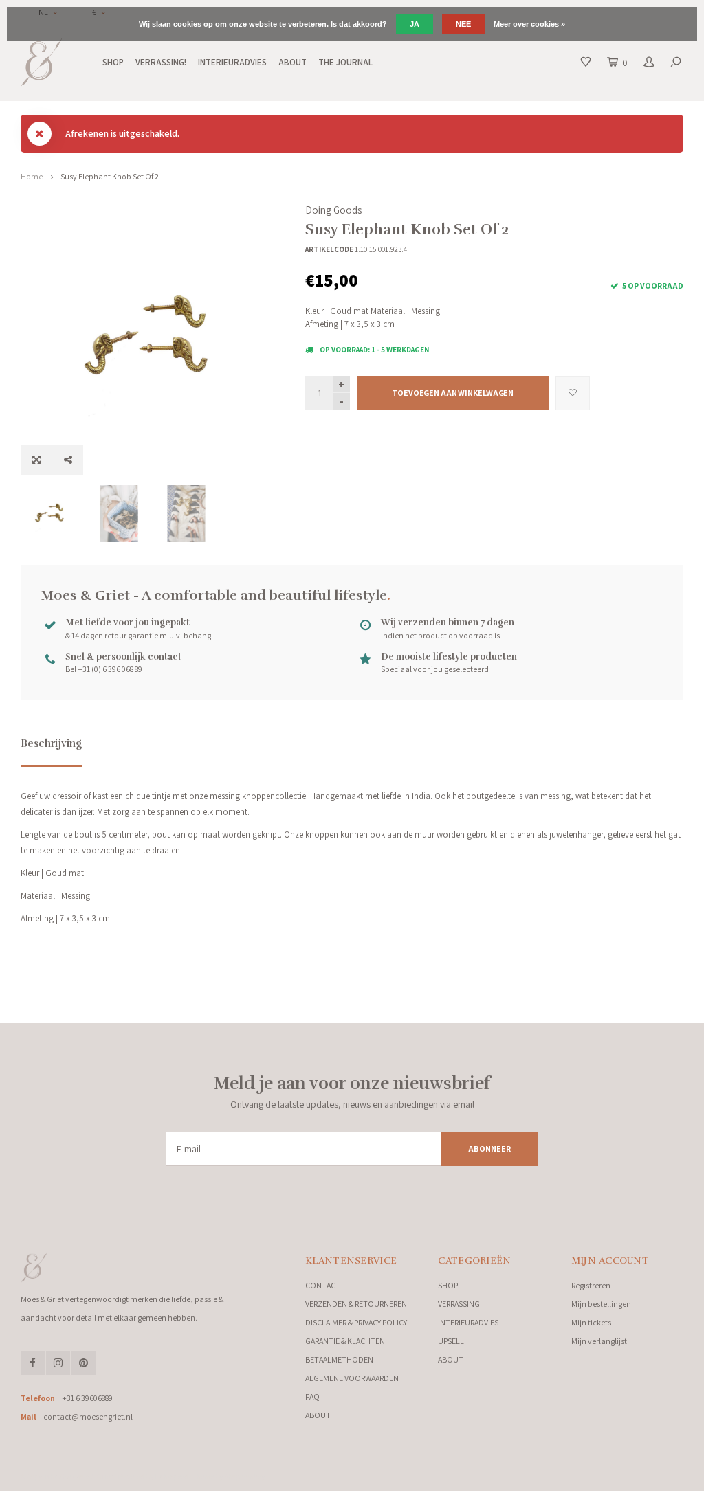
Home (32, 176)
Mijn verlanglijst (599, 1341)
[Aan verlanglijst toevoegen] (573, 393)
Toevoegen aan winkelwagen (453, 393)
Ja (414, 24)
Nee (463, 24)
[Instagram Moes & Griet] (58, 1363)
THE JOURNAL (345, 62)
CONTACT (322, 1285)
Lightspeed (171, 1476)
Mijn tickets (591, 1322)
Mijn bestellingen (601, 1304)
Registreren (590, 1285)
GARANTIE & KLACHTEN (345, 1341)
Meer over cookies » (529, 24)
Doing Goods (333, 209)
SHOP (113, 62)
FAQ (312, 1396)
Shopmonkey (244, 1476)
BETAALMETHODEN (339, 1359)
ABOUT (292, 62)
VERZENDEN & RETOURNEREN (356, 1304)
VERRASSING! (160, 62)
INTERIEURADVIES (232, 62)
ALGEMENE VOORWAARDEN (352, 1378)
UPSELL (451, 1341)
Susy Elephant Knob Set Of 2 (109, 176)
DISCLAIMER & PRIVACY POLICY (356, 1322)
